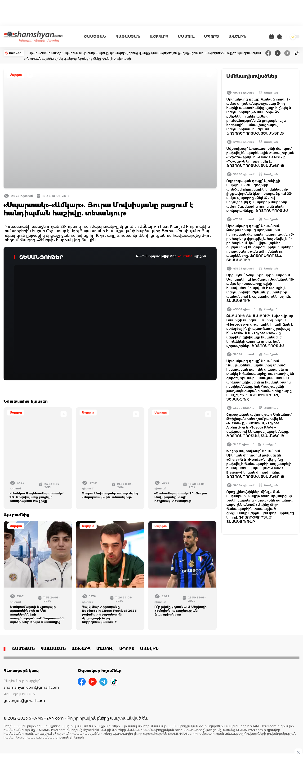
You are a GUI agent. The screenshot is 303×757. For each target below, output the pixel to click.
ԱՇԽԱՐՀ (159, 36)
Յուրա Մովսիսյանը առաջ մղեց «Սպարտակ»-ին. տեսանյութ (110, 495)
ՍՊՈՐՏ (211, 36)
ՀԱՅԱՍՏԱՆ (128, 36)
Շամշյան (271, 92)
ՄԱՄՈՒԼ (186, 36)
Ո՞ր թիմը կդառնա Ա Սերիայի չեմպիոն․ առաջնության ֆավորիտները (180, 610)
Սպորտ (15, 75)
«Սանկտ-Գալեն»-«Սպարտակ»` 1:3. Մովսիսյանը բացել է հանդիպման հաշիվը (36, 497)
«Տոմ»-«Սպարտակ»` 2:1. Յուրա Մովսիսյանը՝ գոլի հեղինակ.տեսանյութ (180, 497)
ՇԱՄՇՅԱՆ (95, 36)
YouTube (185, 256)
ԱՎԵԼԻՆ (237, 36)
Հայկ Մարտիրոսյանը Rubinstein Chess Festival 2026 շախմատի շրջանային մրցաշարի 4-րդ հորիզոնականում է (109, 614)
